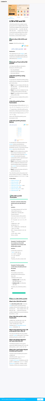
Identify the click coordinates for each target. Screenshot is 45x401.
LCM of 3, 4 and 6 (14, 183)
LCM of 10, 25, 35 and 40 (16, 185)
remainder (19, 58)
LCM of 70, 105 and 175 (16, 188)
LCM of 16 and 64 (14, 190)
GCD (13, 252)
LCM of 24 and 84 (14, 182)
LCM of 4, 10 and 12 (15, 180)
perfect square (16, 360)
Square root (12, 363)
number (14, 166)
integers (22, 53)
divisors (11, 149)
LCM (10, 305)
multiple (15, 335)
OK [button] (40, 399)
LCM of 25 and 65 (14, 187)
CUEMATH (4, 1)
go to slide (14, 293)
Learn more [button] (23, 399)
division (11, 144)
